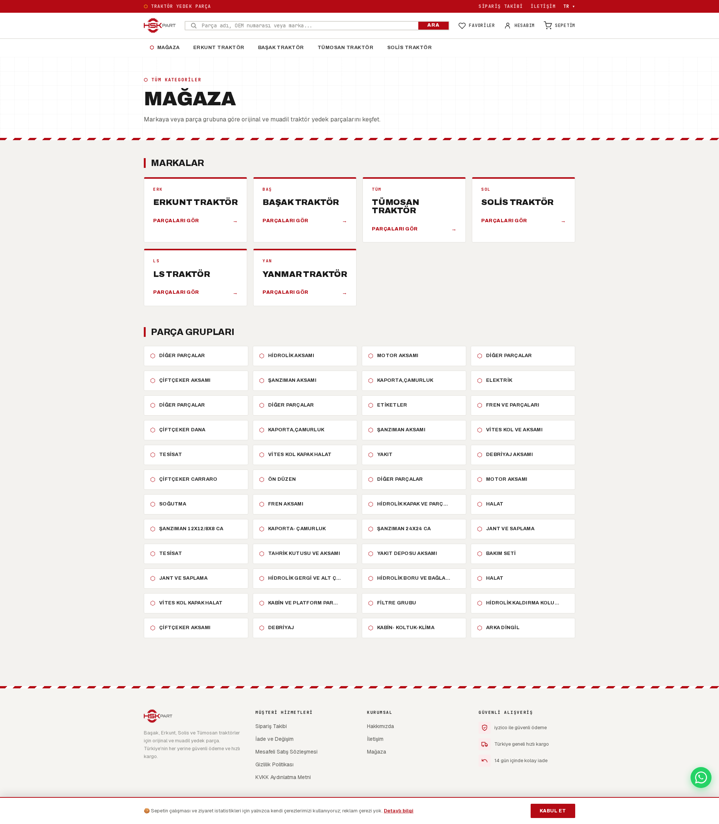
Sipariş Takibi (501, 6)
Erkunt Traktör (219, 47)
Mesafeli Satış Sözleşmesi (286, 751)
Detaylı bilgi (398, 811)
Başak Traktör (281, 47)
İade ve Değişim (274, 739)
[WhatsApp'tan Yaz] (701, 777)
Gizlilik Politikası (274, 764)
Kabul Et (553, 811)
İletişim (543, 6)
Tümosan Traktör (346, 47)
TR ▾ (569, 6)
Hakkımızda (380, 726)
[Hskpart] (160, 25)
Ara (433, 25)
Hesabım (525, 25)
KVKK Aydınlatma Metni (283, 777)
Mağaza (165, 47)
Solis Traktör (409, 47)
